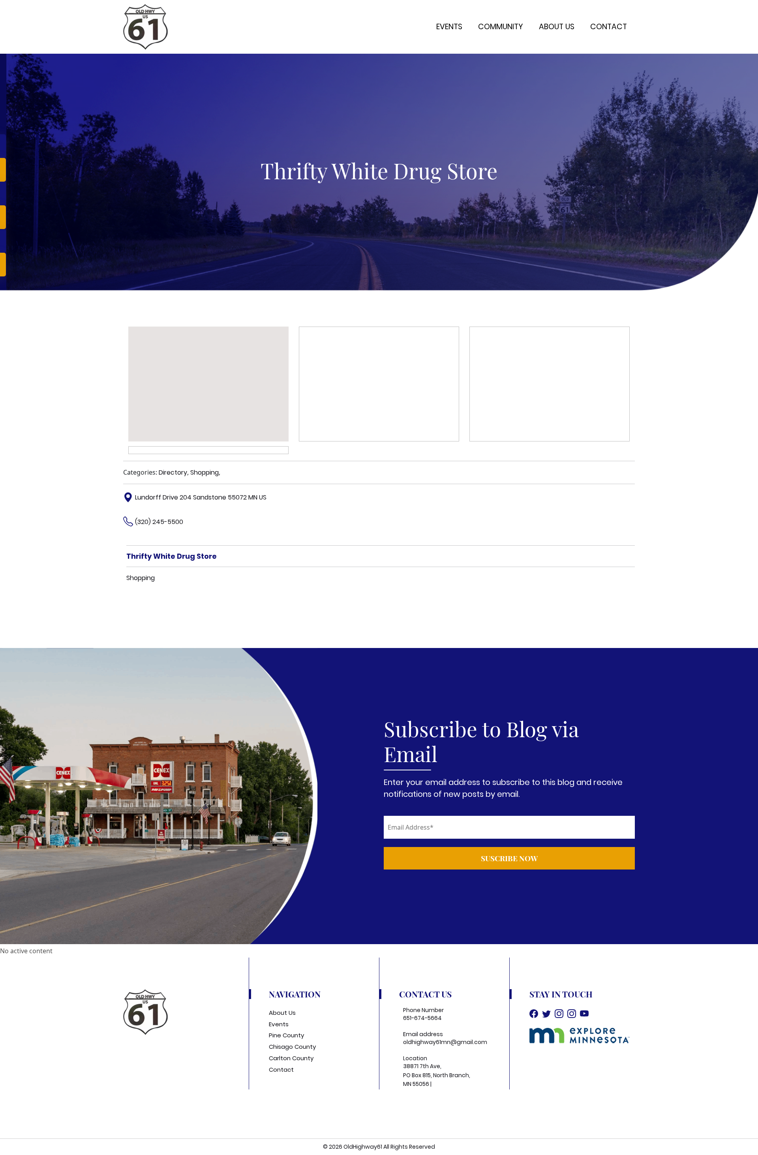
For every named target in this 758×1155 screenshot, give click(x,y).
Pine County (286, 1035)
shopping (140, 577)
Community (500, 26)
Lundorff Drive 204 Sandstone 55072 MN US (200, 497)
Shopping (204, 472)
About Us (556, 26)
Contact (608, 26)
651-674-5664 (422, 1018)
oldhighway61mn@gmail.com (445, 1042)
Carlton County (291, 1058)
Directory (173, 472)
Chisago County (292, 1046)
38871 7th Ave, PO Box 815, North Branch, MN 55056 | (436, 1075)
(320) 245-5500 (159, 521)
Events (449, 26)
